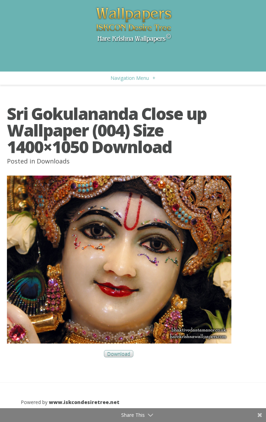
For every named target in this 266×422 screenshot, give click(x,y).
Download (118, 353)
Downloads (53, 161)
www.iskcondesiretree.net (84, 402)
